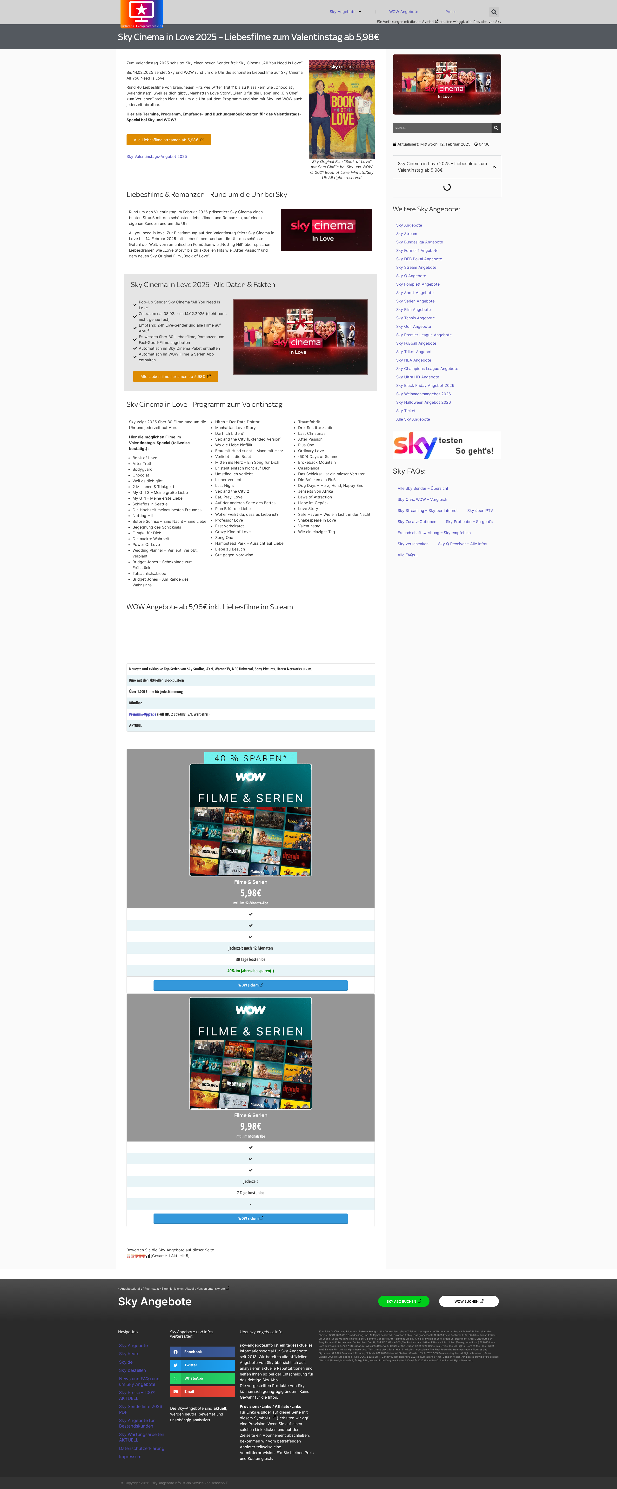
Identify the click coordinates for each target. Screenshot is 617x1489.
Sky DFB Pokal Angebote (419, 258)
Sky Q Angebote (411, 275)
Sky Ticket (406, 410)
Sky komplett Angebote (418, 284)
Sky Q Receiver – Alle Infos (462, 543)
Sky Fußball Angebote (416, 343)
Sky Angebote (342, 11)
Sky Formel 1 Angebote (417, 250)
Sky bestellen (132, 1370)
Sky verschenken (413, 543)
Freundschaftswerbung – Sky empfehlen (434, 532)
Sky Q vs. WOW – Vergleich (422, 499)
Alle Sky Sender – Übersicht (423, 488)
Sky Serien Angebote (415, 301)
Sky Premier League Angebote (424, 334)
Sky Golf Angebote (413, 326)
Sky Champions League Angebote (427, 368)
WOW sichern (248, 985)
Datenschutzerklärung (141, 1448)
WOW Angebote (403, 11)
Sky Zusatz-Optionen (417, 521)
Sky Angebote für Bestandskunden (137, 1423)
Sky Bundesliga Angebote (419, 242)
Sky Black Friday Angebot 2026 (425, 385)
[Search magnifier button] (496, 128)
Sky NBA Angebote (413, 360)
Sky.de (126, 1362)
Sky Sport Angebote (415, 292)
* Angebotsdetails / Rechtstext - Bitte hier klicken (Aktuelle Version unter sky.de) (171, 1288)
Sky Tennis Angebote (415, 317)
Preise (450, 11)
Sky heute (129, 1353)
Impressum (130, 1456)
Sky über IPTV (480, 510)
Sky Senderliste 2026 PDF (140, 1409)
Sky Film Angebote (413, 309)
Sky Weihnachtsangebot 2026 (423, 393)
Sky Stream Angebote (416, 267)
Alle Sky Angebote (413, 419)
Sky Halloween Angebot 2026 (423, 402)
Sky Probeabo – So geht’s (469, 521)
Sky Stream (406, 233)
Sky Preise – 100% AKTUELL (137, 1395)
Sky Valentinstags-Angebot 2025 (157, 156)
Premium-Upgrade (142, 714)
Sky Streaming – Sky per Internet (428, 510)
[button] (494, 12)
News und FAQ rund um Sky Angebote (139, 1381)
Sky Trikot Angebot (414, 351)
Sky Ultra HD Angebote (417, 377)
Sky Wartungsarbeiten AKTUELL (141, 1437)
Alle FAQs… (408, 554)
